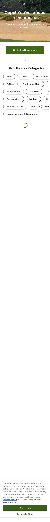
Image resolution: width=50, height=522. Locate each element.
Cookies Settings (25, 514)
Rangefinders (13, 91)
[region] (25, 500)
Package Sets (14, 99)
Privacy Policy (10, 499)
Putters (10, 84)
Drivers (24, 76)
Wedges (33, 99)
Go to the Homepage (25, 50)
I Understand (25, 508)
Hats (33, 106)
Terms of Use (9, 502)
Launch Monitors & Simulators (22, 114)
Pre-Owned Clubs (32, 84)
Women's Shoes (15, 106)
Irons (9, 76)
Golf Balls (34, 91)
